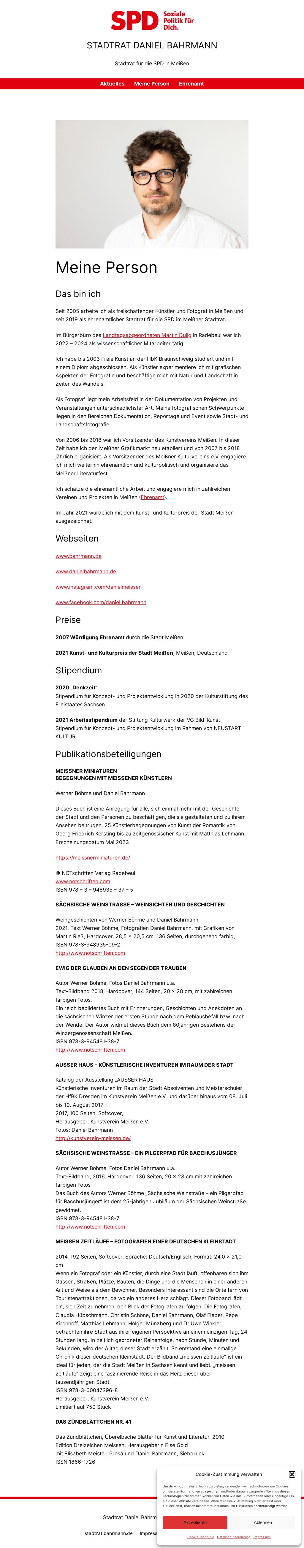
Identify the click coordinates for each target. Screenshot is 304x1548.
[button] (292, 1474)
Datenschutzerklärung (234, 1537)
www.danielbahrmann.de (86, 571)
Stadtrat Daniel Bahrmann (152, 45)
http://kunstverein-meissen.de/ (93, 1138)
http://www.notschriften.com (90, 953)
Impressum (262, 1537)
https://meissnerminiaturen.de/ (93, 857)
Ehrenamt (152, 497)
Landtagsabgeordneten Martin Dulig (147, 335)
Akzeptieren (195, 1522)
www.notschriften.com (83, 881)
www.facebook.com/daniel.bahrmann (101, 602)
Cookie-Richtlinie (200, 1537)
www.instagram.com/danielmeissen (99, 587)
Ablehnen (263, 1522)
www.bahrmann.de (79, 556)
